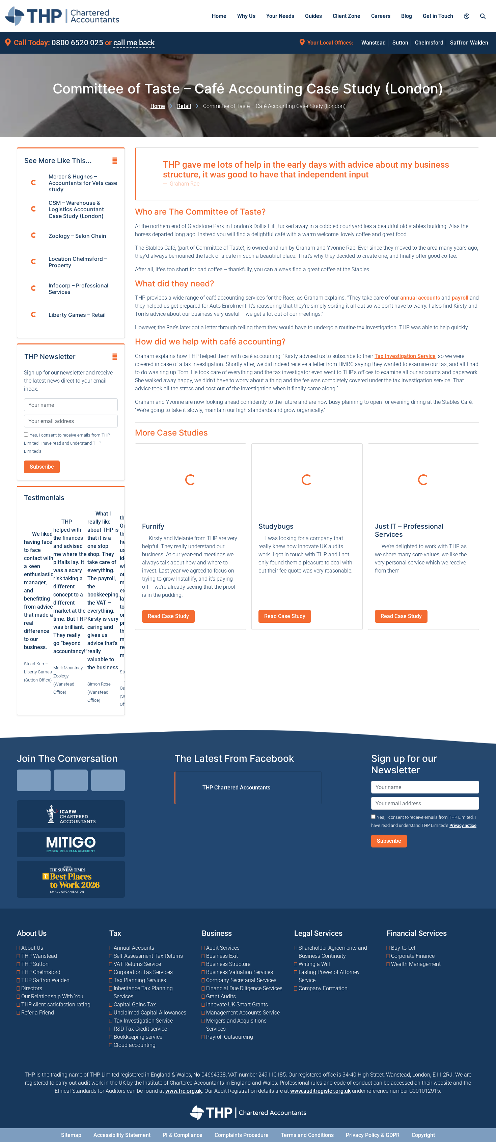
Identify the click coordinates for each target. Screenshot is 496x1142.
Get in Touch (438, 16)
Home (219, 16)
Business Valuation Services (239, 972)
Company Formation (323, 988)
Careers (380, 16)
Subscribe (42, 467)
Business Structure (228, 964)
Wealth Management (416, 964)
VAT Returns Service (137, 964)
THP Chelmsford (40, 972)
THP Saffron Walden (45, 980)
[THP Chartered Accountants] (62, 16)
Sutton (400, 42)
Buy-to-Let (403, 948)
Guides (313, 16)
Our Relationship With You (52, 996)
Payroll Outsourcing (229, 1037)
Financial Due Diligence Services (244, 988)
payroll (460, 298)
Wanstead (373, 42)
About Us (32, 933)
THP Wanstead (39, 956)
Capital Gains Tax (135, 1004)
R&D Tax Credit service (140, 1029)
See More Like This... (58, 161)
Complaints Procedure (242, 1135)
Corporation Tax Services (143, 972)
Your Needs (280, 16)
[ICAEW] (71, 814)
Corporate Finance (413, 956)
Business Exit (222, 956)
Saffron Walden (469, 42)
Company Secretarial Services (241, 980)
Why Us (246, 16)
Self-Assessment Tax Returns (148, 956)
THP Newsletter (50, 357)
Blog (406, 16)
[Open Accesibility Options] (467, 16)
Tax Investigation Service (405, 356)
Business (217, 933)
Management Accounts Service (243, 1012)
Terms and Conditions (307, 1135)
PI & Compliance (182, 1135)
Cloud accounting (135, 1045)
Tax (115, 933)
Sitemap (71, 1135)
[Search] (483, 16)
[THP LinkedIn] (34, 781)
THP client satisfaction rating (55, 1004)
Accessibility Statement (121, 1135)
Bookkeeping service (138, 1037)
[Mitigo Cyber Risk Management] (71, 844)
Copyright (423, 1135)
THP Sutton (35, 964)
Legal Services (318, 933)
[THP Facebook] (71, 781)
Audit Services (223, 948)
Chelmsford (429, 42)
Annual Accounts (134, 948)
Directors (31, 988)
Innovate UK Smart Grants (237, 1004)
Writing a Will (314, 964)
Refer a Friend (37, 1012)
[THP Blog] (108, 781)
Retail (184, 106)
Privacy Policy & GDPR (372, 1135)
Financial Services (417, 933)
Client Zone (346, 16)
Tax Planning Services (140, 980)
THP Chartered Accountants (236, 787)
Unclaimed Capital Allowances (150, 1012)
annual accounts (420, 298)
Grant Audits (221, 996)
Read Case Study (168, 616)
